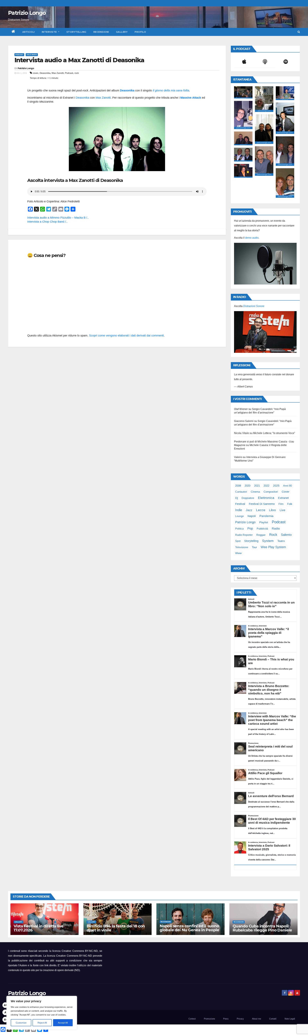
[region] (41, 1013)
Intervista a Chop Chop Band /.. (47, 221)
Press (226, 1019)
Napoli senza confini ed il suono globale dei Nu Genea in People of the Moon (189, 930)
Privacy (240, 1019)
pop (250, 528)
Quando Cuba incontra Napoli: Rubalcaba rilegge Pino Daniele (262, 928)
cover (35, 73)
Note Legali (290, 1019)
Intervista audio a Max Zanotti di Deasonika (79, 60)
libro (272, 510)
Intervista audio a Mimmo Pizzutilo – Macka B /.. (58, 217)
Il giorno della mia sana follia (171, 90)
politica (239, 528)
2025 (276, 485)
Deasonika (45, 73)
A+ (5, 1005)
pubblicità (262, 528)
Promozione (209, 1019)
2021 (257, 485)
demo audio (252, 237)
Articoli (28, 31)
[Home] (13, 32)
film (280, 503)
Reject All (42, 1022)
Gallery (122, 31)
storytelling (251, 541)
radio (276, 528)
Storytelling (76, 31)
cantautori (241, 491)
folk (289, 503)
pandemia (266, 516)
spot (237, 540)
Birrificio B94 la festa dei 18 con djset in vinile (116, 928)
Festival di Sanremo (262, 503)
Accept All (63, 1022)
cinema (255, 491)
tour (254, 547)
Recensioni (101, 31)
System (268, 541)
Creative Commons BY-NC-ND (74, 955)
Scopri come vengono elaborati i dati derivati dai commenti (126, 335)
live (282, 510)
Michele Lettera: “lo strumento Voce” (274, 433)
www (238, 553)
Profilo (140, 31)
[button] (299, 31)
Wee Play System (273, 547)
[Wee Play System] (265, 332)
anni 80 (287, 485)
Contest (192, 1019)
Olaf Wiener (241, 409)
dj (236, 498)
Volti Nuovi (32, 54)
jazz (249, 510)
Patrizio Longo (27, 12)
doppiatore (248, 498)
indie (238, 510)
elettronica (266, 498)
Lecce (260, 510)
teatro (281, 541)
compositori (271, 491)
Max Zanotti (58, 73)
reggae (260, 534)
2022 (266, 485)
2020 (247, 485)
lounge (239, 516)
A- (5, 1019)
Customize (21, 1022)
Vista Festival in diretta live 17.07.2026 (39, 928)
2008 (238, 485)
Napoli (252, 516)
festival (240, 503)
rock (76, 73)
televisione (241, 547)
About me (256, 1019)
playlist (263, 522)
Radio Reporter (244, 534)
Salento (286, 534)
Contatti (272, 1019)
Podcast (19, 54)
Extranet (283, 498)
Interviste (50, 31)
